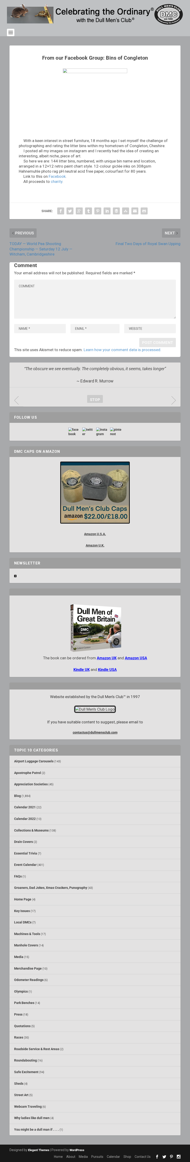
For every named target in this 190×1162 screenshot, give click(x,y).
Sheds (18, 1083)
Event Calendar (25, 865)
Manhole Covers (26, 945)
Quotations (22, 1026)
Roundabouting (25, 1060)
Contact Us (143, 1157)
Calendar (113, 1157)
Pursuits (97, 1157)
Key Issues (22, 911)
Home (58, 1157)
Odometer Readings (29, 980)
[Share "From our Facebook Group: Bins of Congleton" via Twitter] (70, 211)
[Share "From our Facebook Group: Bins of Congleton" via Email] (134, 211)
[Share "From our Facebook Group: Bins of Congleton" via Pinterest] (97, 211)
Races (18, 1037)
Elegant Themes (38, 1150)
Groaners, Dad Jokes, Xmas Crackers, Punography (50, 888)
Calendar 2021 (25, 807)
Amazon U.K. (95, 545)
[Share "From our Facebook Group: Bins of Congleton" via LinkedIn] (107, 211)
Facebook (57, 176)
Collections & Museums (31, 830)
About (70, 1157)
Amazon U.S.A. (95, 534)
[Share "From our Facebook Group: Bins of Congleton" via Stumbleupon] (125, 211)
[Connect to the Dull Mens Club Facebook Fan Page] (74, 431)
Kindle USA (107, 669)
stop (93, 399)
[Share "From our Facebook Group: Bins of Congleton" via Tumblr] (88, 211)
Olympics (21, 991)
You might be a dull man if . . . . (36, 1129)
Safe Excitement (26, 1072)
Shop (127, 1157)
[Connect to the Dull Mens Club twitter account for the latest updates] (88, 431)
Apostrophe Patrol (27, 773)
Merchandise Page (28, 968)
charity (56, 181)
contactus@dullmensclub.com (95, 732)
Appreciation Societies (31, 784)
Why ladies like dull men (32, 1118)
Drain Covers (23, 842)
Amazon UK (107, 658)
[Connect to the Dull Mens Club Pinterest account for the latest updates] (116, 431)
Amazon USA (136, 658)
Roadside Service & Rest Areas (36, 1049)
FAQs (18, 876)
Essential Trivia (25, 853)
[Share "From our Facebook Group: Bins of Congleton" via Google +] (79, 211)
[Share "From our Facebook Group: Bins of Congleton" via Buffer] (116, 211)
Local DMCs (23, 922)
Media (18, 957)
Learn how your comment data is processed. (122, 349)
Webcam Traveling (28, 1106)
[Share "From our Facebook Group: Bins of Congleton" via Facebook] (60, 211)
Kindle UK (81, 669)
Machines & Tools (27, 934)
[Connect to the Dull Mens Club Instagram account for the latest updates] (102, 431)
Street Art (21, 1095)
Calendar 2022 (25, 819)
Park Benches (24, 1003)
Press (18, 1014)
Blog (17, 796)
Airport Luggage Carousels (34, 761)
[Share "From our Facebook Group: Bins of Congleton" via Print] (144, 211)
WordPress (77, 1150)
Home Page (22, 899)
